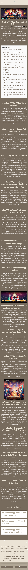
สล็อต (11, 26)
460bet (17, 560)
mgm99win (15, 556)
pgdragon (6, 558)
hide (9, 47)
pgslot (25, 26)
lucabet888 (21, 558)
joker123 (22, 560)
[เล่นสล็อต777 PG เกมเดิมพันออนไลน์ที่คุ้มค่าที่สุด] (15, 2)
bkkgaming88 (7, 556)
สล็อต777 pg (4, 546)
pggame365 (5, 560)
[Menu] (2, 2)
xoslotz (22, 556)
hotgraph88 (13, 558)
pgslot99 (11, 560)
